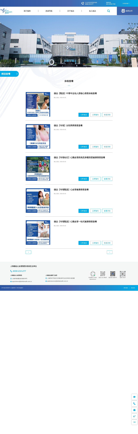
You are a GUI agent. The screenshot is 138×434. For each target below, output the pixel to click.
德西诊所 (129, 11)
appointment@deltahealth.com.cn (22, 281)
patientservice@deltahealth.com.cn (57, 281)
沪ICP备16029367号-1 (6, 287)
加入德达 (92, 11)
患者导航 (48, 11)
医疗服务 (27, 11)
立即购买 (83, 115)
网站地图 (126, 287)
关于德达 (70, 11)
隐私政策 (133, 287)
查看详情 (107, 115)
